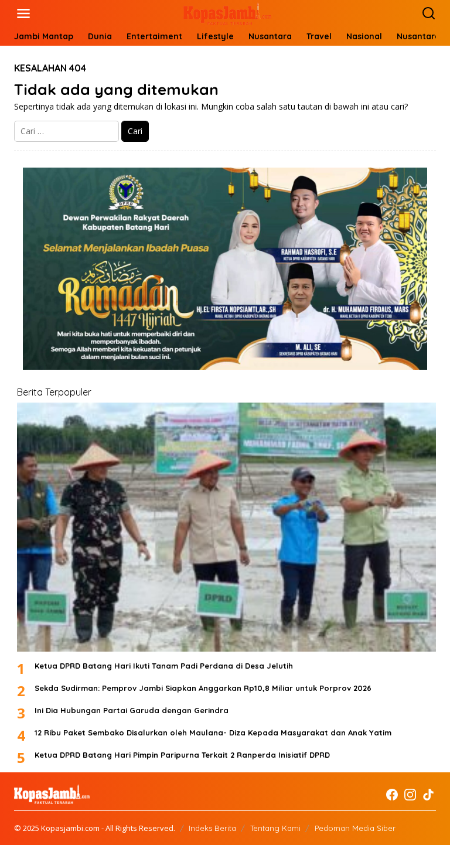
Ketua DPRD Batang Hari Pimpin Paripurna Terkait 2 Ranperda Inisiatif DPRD (182, 754)
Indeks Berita (212, 828)
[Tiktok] (428, 794)
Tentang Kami (275, 828)
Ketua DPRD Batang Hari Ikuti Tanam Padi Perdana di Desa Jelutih (164, 665)
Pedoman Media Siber (355, 828)
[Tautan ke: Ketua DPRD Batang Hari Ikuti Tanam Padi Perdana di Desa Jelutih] (226, 527)
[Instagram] (410, 794)
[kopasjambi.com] (227, 12)
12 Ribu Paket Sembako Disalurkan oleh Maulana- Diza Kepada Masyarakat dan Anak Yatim (213, 732)
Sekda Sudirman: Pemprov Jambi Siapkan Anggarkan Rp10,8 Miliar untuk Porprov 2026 (203, 688)
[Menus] (23, 13)
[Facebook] (392, 794)
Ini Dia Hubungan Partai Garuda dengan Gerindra (132, 710)
